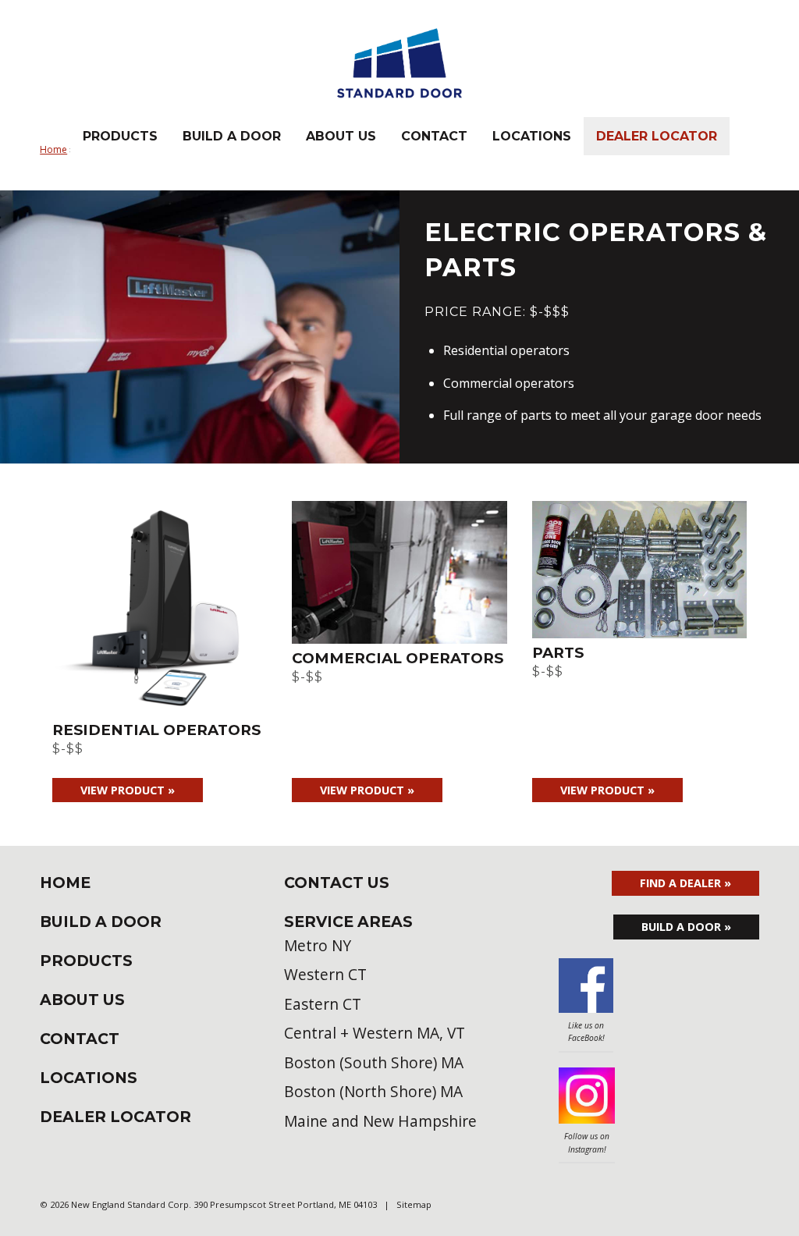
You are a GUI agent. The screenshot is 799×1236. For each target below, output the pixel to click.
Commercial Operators (397, 658)
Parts (558, 653)
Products (120, 136)
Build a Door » (686, 926)
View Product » (127, 790)
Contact (434, 136)
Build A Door (232, 136)
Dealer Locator (656, 136)
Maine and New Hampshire (380, 1120)
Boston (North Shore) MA (373, 1091)
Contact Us (336, 882)
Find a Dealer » (685, 883)
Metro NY (317, 945)
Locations (531, 136)
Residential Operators (156, 730)
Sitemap (413, 1204)
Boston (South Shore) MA (373, 1062)
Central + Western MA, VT (374, 1032)
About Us (341, 136)
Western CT (325, 974)
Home (65, 882)
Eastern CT (322, 1003)
